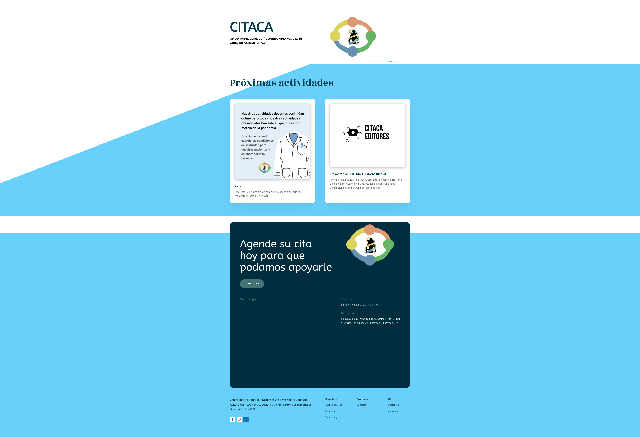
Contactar (252, 284)
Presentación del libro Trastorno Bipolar (358, 174)
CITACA (245, 404)
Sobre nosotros (333, 405)
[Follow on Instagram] (239, 419)
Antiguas (393, 411)
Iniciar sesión (379, 61)
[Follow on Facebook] (232, 419)
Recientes (393, 405)
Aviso (239, 186)
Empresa (394, 61)
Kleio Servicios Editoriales (295, 404)
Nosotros (331, 399)
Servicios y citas (334, 417)
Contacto (361, 405)
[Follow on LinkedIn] (246, 419)
